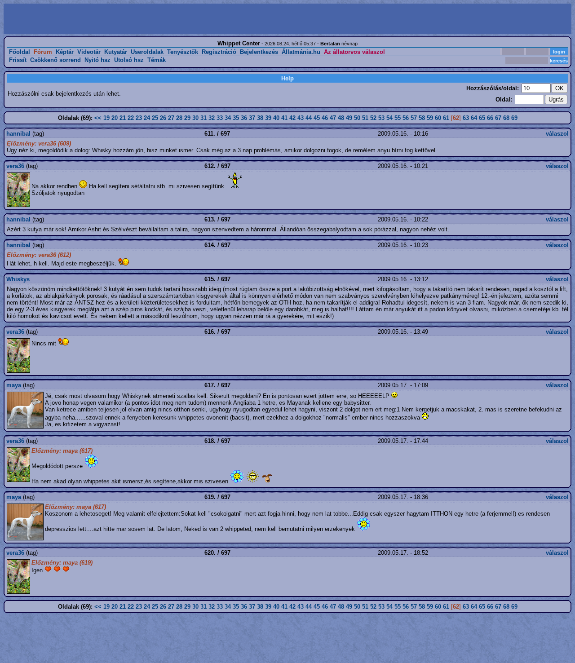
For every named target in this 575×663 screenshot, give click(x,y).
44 (308, 118)
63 (466, 118)
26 (163, 118)
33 (220, 118)
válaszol (557, 133)
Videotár (89, 52)
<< (98, 118)
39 (268, 118)
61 (446, 118)
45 (317, 118)
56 (405, 118)
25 (155, 118)
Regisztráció (219, 52)
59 (430, 118)
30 (195, 118)
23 (139, 118)
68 (506, 118)
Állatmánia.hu (301, 52)
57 (414, 118)
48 (341, 118)
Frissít (18, 60)
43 (300, 118)
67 (498, 118)
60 (438, 118)
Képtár (65, 52)
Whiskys (18, 279)
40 (276, 118)
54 (389, 118)
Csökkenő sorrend (55, 60)
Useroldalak (147, 52)
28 (179, 118)
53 (381, 118)
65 (482, 118)
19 (106, 118)
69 (514, 118)
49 (349, 118)
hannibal (18, 133)
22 (131, 118)
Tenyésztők (182, 52)
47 (333, 118)
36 (244, 118)
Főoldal (19, 52)
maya (13, 385)
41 (284, 118)
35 (236, 118)
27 (171, 118)
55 (397, 118)
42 (292, 118)
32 (211, 118)
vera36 (15, 166)
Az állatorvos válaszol (354, 52)
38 (260, 118)
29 (187, 118)
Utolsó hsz (129, 60)
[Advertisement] (146, 18)
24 (147, 118)
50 (357, 118)
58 (422, 118)
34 (228, 118)
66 (490, 118)
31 (203, 118)
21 (122, 118)
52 (373, 118)
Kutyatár (115, 52)
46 (325, 118)
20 (114, 118)
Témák (156, 60)
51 (365, 118)
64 (474, 118)
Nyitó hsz (97, 60)
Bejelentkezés (259, 52)
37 (252, 118)
